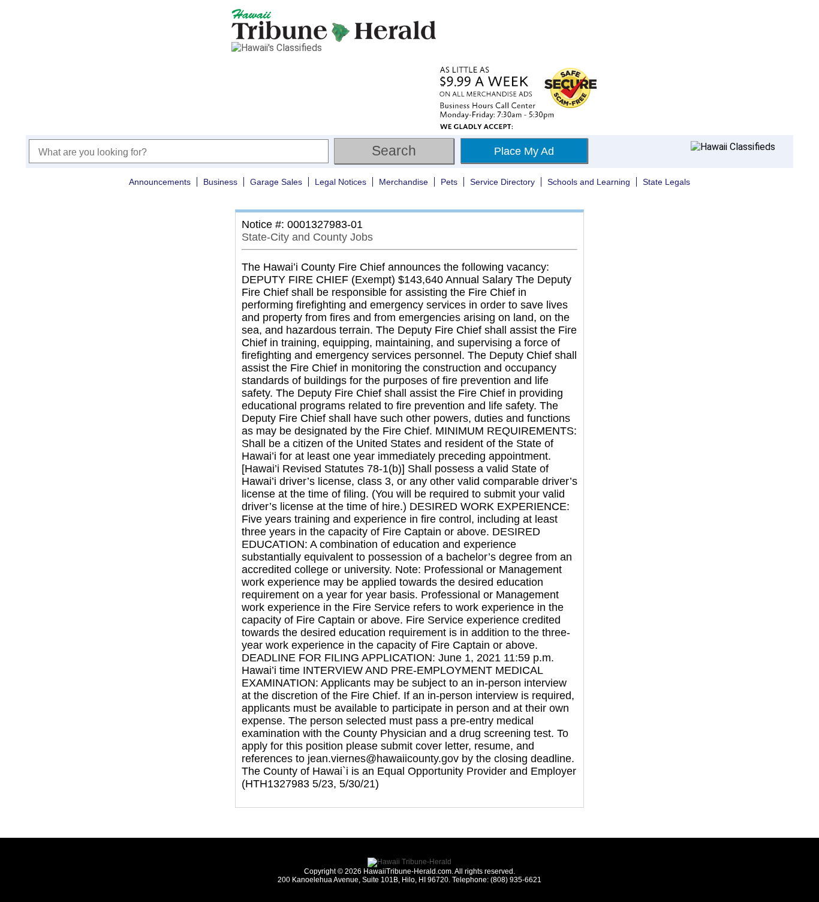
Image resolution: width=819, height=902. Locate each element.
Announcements (160, 182)
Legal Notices (340, 182)
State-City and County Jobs (307, 237)
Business (220, 182)
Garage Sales (276, 182)
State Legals (666, 182)
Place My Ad (524, 151)
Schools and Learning (588, 182)
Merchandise (403, 182)
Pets (449, 182)
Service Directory (502, 182)
